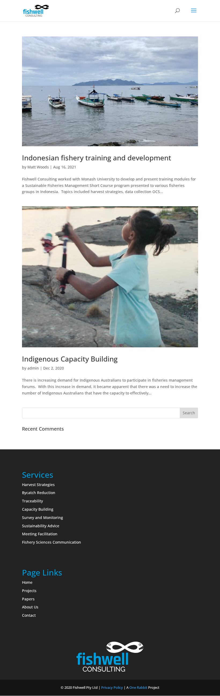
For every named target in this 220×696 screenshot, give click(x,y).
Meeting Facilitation (39, 533)
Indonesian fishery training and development (96, 158)
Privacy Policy (112, 687)
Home (27, 582)
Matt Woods (38, 167)
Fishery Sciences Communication (51, 542)
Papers (28, 598)
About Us (30, 607)
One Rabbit (138, 687)
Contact (29, 615)
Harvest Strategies (38, 484)
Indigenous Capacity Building (70, 359)
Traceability (32, 500)
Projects (29, 590)
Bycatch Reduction (38, 492)
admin (33, 368)
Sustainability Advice (40, 525)
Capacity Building (37, 509)
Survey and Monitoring (42, 517)
